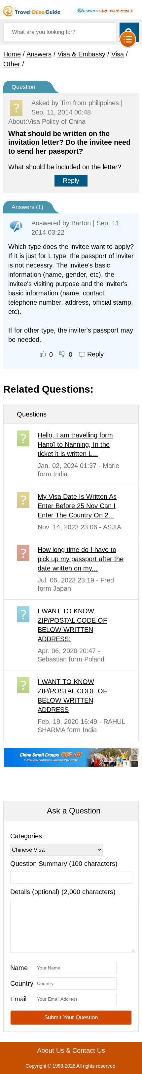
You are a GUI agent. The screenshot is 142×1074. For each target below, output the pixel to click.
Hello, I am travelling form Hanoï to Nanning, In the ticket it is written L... (75, 444)
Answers (39, 54)
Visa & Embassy (81, 54)
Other (11, 64)
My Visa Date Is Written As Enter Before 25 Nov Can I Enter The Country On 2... (77, 506)
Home (12, 54)
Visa (117, 54)
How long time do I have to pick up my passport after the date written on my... (81, 559)
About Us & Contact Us (71, 1050)
